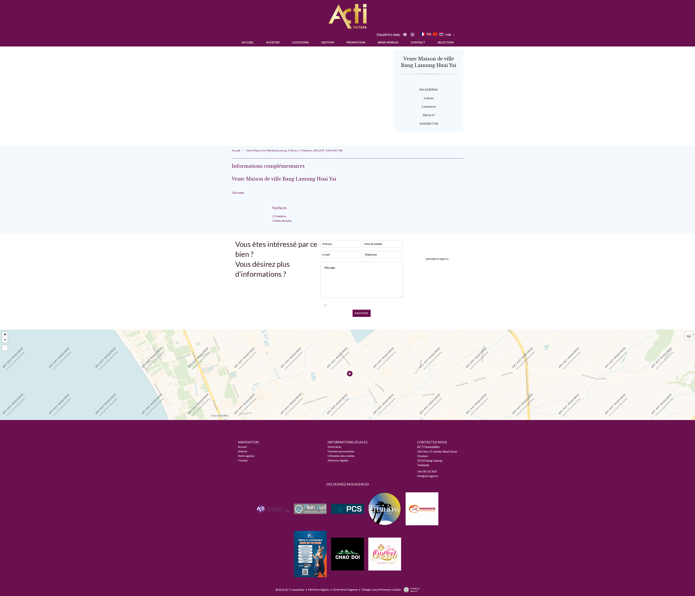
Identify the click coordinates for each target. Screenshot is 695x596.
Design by (415, 589)
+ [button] (5, 334)
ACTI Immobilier (428, 447)
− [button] (5, 340)
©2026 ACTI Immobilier (290, 589)
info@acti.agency (427, 476)
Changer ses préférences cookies (381, 589)
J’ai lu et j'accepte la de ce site (363, 305)
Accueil (236, 150)
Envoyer (361, 313)
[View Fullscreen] (5, 348)
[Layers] (689, 336)
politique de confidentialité (369, 305)
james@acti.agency (437, 258)
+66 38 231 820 (427, 471)
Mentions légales (318, 589)
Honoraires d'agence (345, 589)
